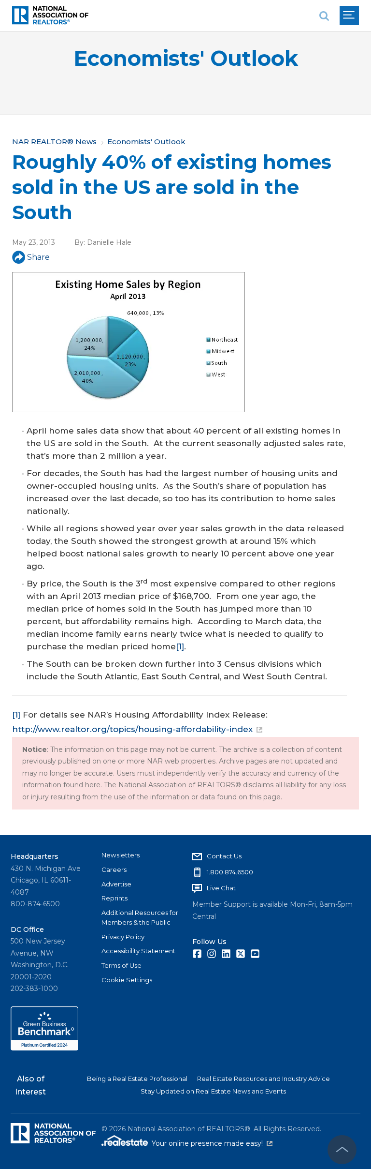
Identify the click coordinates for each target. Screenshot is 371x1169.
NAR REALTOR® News (54, 141)
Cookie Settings (126, 980)
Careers (114, 869)
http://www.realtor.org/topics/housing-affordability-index (132, 729)
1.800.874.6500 (230, 872)
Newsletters (120, 855)
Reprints (114, 898)
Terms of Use (121, 965)
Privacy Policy (122, 937)
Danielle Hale (109, 242)
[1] (180, 646)
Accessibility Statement (138, 951)
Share (38, 257)
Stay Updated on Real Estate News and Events (213, 1091)
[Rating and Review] (44, 1048)
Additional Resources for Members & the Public (139, 917)
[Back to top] (342, 1149)
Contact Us (224, 856)
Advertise (116, 884)
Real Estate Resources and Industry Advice (263, 1078)
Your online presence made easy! (212, 1143)
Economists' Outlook (185, 58)
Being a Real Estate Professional (137, 1078)
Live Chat (221, 888)
